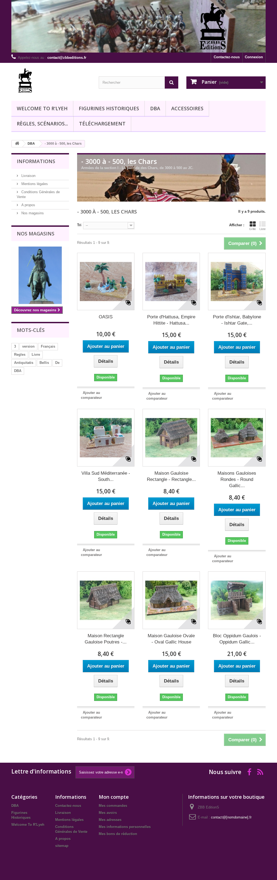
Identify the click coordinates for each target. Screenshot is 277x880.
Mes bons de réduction (118, 834)
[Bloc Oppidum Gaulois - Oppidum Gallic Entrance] (237, 600)
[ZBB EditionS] (51, 80)
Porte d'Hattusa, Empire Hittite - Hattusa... (171, 320)
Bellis (44, 363)
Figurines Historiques (109, 108)
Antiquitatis (23, 363)
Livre (36, 354)
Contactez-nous (227, 57)
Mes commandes (113, 806)
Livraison (27, 176)
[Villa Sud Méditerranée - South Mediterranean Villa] (106, 438)
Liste (262, 229)
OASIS (106, 316)
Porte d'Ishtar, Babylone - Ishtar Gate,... (237, 320)
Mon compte (114, 797)
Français (48, 346)
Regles (19, 354)
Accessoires (187, 108)
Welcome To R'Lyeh (42, 108)
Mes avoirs (108, 813)
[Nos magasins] (40, 275)
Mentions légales (34, 184)
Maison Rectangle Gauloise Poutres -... (106, 639)
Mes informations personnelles (125, 827)
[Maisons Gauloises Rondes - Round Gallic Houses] (237, 438)
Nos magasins (32, 213)
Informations (36, 161)
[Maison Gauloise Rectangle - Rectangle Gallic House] (171, 438)
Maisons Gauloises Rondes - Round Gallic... (236, 479)
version (28, 346)
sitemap (61, 846)
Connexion (254, 57)
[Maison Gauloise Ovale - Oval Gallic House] (171, 600)
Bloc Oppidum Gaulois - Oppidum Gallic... (237, 639)
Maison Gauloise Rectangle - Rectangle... (171, 476)
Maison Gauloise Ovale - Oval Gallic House (171, 639)
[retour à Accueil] (17, 143)
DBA (155, 108)
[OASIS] (106, 281)
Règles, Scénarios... (42, 123)
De (57, 363)
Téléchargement (102, 123)
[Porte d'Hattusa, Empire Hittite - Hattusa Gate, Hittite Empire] (171, 281)
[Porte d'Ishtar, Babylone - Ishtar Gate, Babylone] (237, 281)
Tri (79, 225)
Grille (252, 229)
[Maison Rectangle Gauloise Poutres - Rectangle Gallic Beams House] (106, 600)
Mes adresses (110, 820)
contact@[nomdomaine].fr (231, 817)
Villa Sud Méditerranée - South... (105, 476)
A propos (27, 205)
